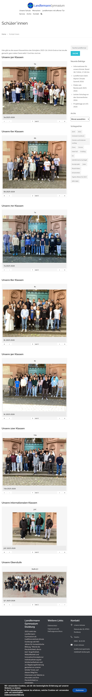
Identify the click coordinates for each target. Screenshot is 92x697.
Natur (84, 164)
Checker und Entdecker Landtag (79, 141)
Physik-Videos (76, 168)
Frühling (82, 151)
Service (22, 14)
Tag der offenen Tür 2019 (79, 177)
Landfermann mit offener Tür (53, 11)
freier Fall (75, 151)
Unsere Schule (25, 11)
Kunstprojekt (76, 164)
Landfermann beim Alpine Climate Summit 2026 (80, 78)
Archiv (29, 14)
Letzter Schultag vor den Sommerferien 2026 (81, 97)
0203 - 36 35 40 (79, 641)
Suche (75, 53)
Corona (80, 147)
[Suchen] (41, 14)
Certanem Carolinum (78, 136)
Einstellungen (17, 690)
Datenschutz (52, 625)
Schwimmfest (76, 172)
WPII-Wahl (75, 181)
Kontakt (36, 14)
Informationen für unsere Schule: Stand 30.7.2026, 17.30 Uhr (81, 69)
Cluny (73, 147)
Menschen (36, 11)
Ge (73, 156)
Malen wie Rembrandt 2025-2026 (80, 88)
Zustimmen (80, 690)
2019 (73, 131)
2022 (79, 131)
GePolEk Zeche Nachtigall (79, 160)
